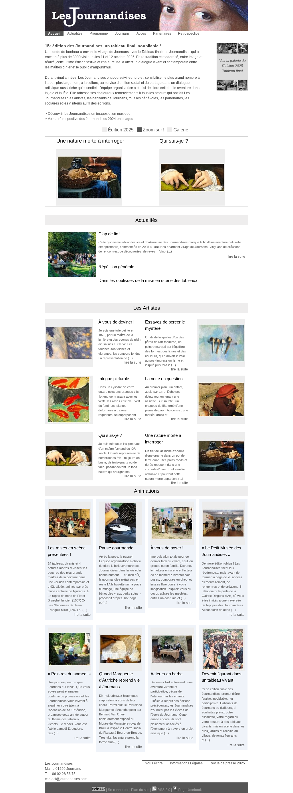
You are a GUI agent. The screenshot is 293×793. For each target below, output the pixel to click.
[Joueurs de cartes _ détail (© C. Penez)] (218, 345)
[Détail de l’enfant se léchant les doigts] (218, 402)
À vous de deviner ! (116, 321)
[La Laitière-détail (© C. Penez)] (86, 205)
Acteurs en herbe (167, 673)
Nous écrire (154, 763)
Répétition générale (116, 266)
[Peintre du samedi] (69, 669)
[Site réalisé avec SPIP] (99, 790)
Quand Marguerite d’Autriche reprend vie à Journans (119, 680)
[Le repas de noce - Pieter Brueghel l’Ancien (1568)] (69, 543)
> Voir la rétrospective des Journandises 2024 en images (89, 119)
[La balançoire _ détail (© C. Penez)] (71, 345)
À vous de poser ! (167, 547)
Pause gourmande (116, 547)
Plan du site (140, 790)
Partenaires (162, 33)
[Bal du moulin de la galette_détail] (223, 669)
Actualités (74, 33)
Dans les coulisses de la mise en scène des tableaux (147, 280)
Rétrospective (188, 33)
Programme (99, 33)
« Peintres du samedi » (69, 673)
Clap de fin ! (109, 233)
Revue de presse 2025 (227, 763)
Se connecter (118, 790)
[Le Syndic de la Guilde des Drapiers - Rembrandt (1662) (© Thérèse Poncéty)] (172, 669)
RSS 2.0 (164, 790)
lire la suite (236, 257)
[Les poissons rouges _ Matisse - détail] (71, 402)
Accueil (54, 33)
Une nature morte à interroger (87, 141)
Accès (141, 33)
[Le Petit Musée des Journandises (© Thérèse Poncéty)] (223, 543)
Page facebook (189, 790)
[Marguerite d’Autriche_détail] (189, 205)
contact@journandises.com (66, 779)
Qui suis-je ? (170, 141)
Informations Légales (186, 763)
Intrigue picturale (113, 378)
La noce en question (164, 378)
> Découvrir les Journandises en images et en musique (87, 114)
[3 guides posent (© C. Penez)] (172, 543)
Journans (122, 33)
